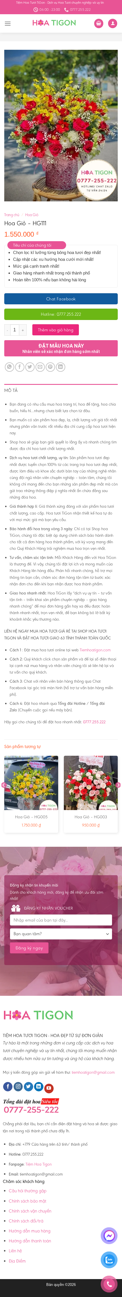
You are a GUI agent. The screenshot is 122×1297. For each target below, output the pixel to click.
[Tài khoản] (112, 23)
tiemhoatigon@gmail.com (93, 1072)
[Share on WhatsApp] (9, 367)
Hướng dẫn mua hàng (30, 1231)
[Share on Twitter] (30, 367)
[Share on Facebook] (19, 367)
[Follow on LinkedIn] (38, 1087)
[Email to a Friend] (40, 367)
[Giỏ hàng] (98, 23)
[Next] (118, 796)
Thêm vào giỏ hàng (55, 329)
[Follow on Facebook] (7, 1087)
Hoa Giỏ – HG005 (31, 816)
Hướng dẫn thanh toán (30, 1241)
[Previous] (4, 796)
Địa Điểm (17, 1261)
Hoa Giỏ (31, 214)
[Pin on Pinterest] (50, 367)
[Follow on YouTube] (49, 1088)
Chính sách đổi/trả (26, 1221)
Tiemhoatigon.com (95, 649)
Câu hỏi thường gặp (28, 1190)
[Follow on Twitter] (28, 1087)
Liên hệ (15, 1250)
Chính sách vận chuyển (30, 1211)
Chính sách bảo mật (27, 1201)
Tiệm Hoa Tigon (39, 1164)
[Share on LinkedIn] (60, 367)
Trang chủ (11, 214)
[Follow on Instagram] (18, 1087)
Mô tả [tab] (11, 390)
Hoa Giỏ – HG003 (91, 816)
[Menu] (7, 23)
